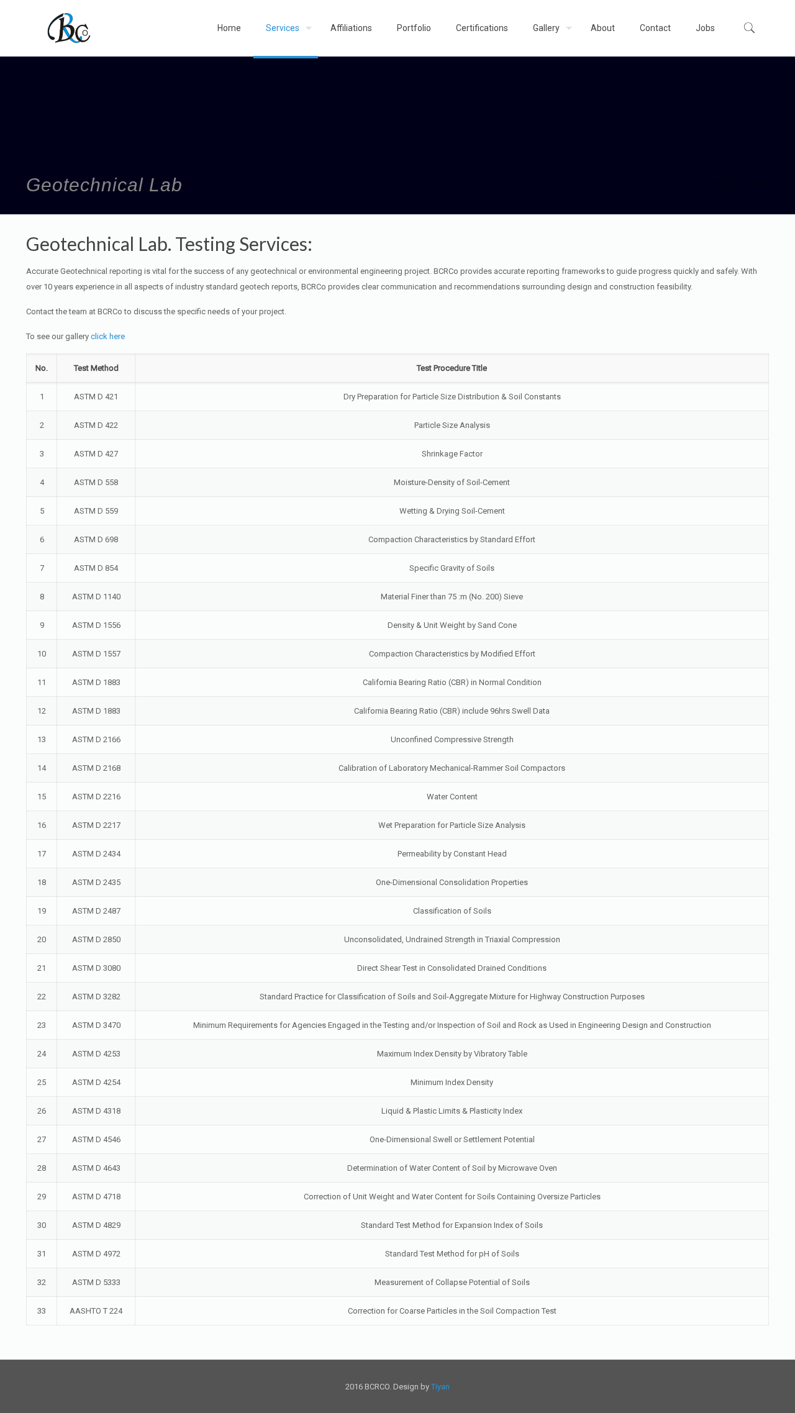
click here (108, 336)
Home (670, 182)
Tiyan (440, 1386)
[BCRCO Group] (69, 28)
